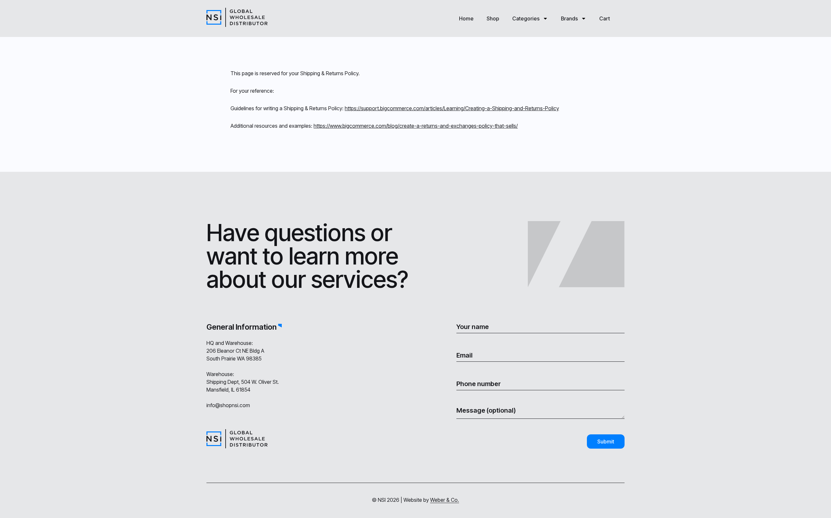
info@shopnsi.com (228, 405)
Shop (493, 18)
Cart (604, 18)
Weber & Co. (444, 500)
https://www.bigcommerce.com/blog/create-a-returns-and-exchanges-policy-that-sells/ (416, 126)
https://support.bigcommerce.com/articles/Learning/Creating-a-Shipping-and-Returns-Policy (452, 108)
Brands (569, 18)
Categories (526, 18)
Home (466, 18)
